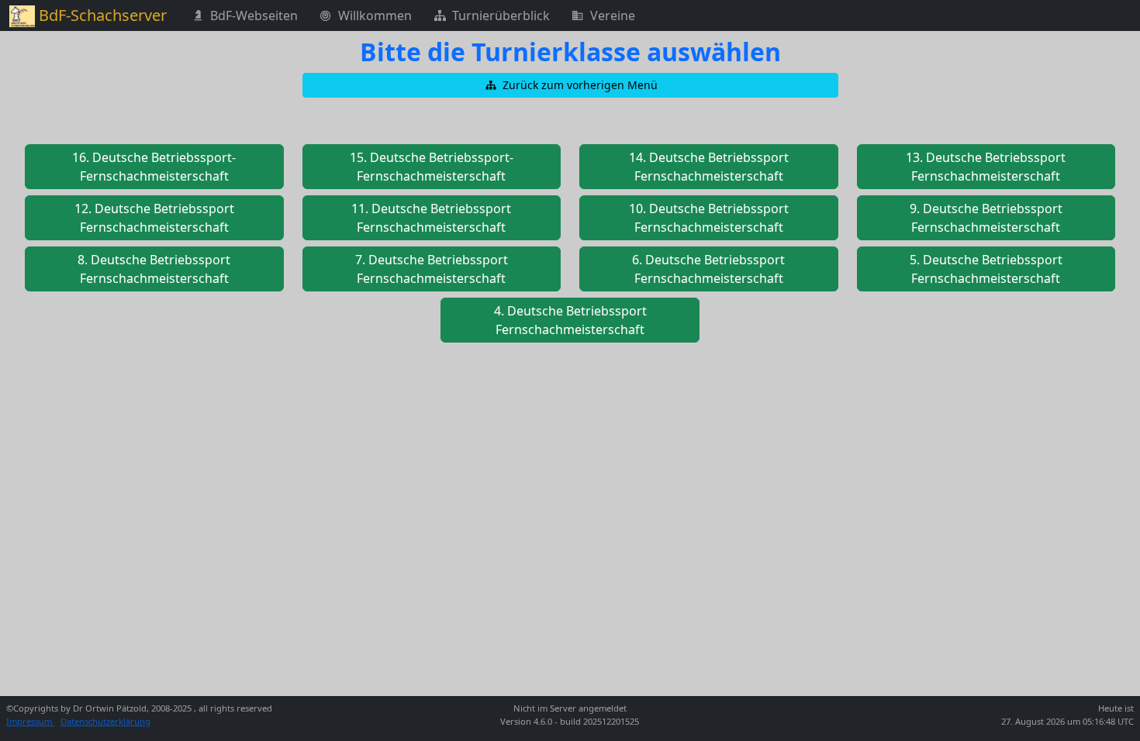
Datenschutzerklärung (105, 721)
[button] (570, 85)
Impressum (30, 721)
